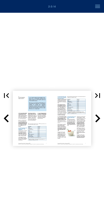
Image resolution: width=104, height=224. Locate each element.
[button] (6, 95)
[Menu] (97, 6)
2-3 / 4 (52, 6)
